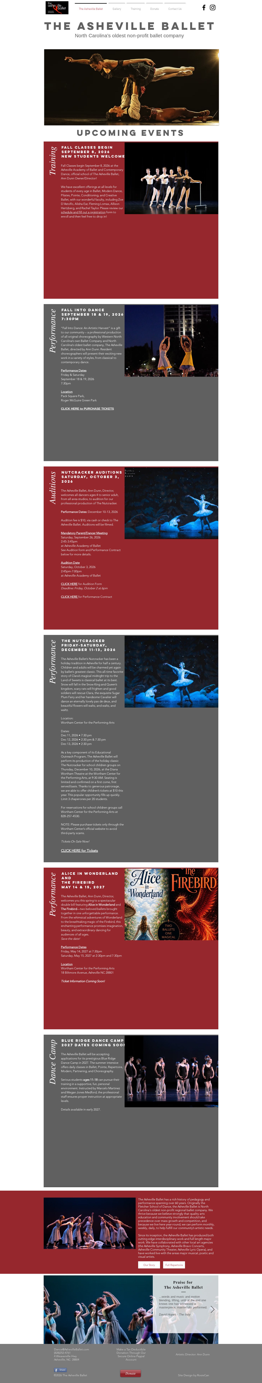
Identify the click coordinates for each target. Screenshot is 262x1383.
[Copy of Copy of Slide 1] (136, 1339)
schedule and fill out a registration (83, 212)
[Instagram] (212, 7)
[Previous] (49, 1309)
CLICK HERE (69, 584)
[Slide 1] (126, 1339)
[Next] (212, 1309)
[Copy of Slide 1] (130, 1339)
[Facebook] (204, 7)
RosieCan (203, 1375)
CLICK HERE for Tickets (79, 850)
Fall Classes (68, 165)
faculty (99, 199)
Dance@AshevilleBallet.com (71, 1349)
